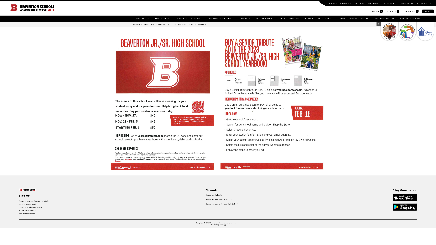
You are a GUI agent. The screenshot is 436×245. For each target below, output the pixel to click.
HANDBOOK (245, 19)
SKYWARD (359, 3)
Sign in (428, 11)
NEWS (424, 3)
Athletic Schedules (410, 19)
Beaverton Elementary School (219, 199)
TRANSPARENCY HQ (409, 3)
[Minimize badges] (379, 24)
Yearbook (202, 25)
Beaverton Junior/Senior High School (149, 25)
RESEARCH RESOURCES (288, 19)
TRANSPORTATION (264, 19)
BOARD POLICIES (325, 19)
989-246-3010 (31, 210)
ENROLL (333, 3)
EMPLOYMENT (389, 3)
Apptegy (223, 225)
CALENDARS (373, 3)
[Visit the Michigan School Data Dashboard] (425, 31)
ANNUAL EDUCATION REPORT (351, 19)
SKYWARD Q (345, 3)
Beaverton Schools (214, 195)
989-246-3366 (29, 213)
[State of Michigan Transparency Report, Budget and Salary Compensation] (407, 31)
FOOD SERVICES (162, 19)
